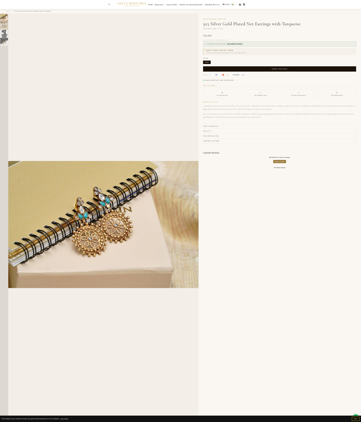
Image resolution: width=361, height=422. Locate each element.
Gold (207, 62)
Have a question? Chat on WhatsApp (220, 80)
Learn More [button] (64, 419)
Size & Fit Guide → (210, 85)
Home (8, 11)
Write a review (279, 161)
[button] (109, 4)
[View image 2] (4, 26)
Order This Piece (279, 69)
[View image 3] (4, 34)
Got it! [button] (355, 418)
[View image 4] (4, 42)
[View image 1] (4, 18)
